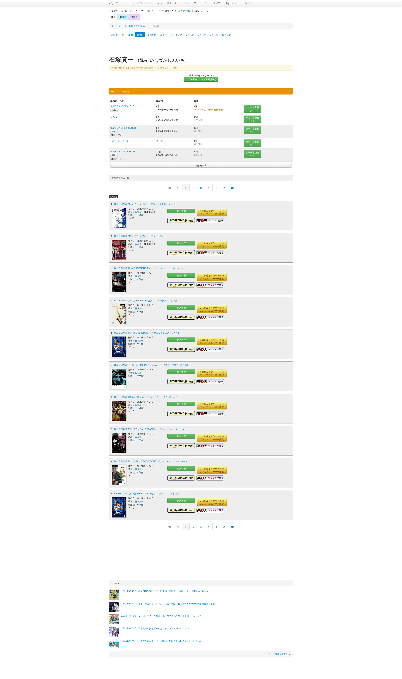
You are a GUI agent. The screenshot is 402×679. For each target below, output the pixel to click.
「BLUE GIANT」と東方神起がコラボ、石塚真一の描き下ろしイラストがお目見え (161, 640)
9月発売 (214, 34)
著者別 (140, 34)
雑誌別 (114, 34)
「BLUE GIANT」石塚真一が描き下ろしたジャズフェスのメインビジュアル (158, 628)
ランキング (176, 34)
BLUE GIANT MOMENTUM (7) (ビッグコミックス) (139, 236)
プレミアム (248, 3)
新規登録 (171, 3)
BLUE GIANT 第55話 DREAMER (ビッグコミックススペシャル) (145, 397)
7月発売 (190, 34)
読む (114, 109)
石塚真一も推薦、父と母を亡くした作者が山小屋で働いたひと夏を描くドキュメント (162, 615)
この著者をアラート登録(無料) (201, 79)
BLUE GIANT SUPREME (122, 151)
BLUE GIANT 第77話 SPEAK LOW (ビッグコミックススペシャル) (146, 332)
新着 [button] (162, 34)
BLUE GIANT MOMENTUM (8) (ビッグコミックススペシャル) (145, 203)
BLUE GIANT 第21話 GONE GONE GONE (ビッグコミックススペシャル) (150, 461)
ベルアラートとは (142, 3)
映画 (124, 17)
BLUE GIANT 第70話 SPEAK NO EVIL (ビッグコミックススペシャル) (148, 268)
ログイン (185, 3)
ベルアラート (118, 3)
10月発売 (226, 34)
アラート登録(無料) (252, 109)
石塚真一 (139, 211)
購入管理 (217, 3)
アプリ (186, 11)
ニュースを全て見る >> (279, 653)
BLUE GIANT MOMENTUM (123, 106)
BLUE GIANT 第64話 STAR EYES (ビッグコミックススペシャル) (146, 300)
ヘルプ (159, 3)
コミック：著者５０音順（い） (133, 26)
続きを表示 (201, 165)
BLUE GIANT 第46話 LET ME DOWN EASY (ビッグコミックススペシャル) (151, 364)
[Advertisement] (201, 47)
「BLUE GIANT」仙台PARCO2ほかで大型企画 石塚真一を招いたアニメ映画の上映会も (165, 591)
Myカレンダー (201, 3)
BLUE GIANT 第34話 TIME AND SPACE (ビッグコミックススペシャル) (149, 429)
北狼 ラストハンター (120, 140)
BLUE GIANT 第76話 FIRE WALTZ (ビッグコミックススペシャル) (148, 493)
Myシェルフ (232, 3)
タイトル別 (127, 34)
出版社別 (151, 34)
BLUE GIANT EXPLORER (123, 127)
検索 (135, 17)
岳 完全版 (115, 117)
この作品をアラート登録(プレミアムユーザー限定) (212, 212)
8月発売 (202, 34)
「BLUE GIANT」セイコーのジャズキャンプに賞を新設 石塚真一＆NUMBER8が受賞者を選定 (168, 603)
